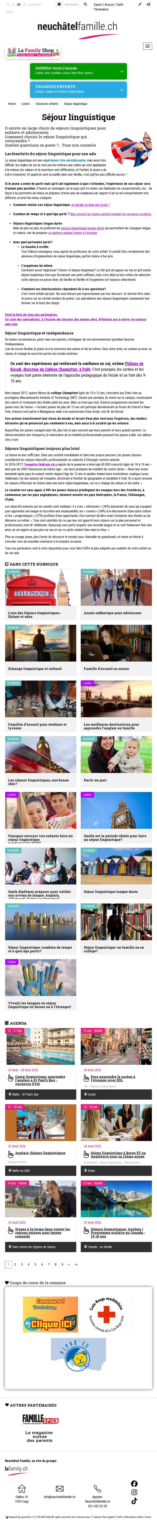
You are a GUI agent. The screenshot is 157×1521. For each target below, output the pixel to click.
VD (7, 5)
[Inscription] (140, 4)
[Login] (148, 4)
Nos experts (109, 1517)
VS (24, 5)
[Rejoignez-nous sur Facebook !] (134, 1484)
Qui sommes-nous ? (82, 1517)
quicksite (25, 1517)
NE (19, 5)
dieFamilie (34, 5)
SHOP (9, 12)
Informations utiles (133, 1517)
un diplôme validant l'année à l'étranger (72, 233)
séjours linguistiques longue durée (82, 228)
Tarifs (119, 1517)
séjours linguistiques (71, 91)
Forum (148, 1517)
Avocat (109, 5)
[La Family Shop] (33, 52)
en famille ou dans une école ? (90, 205)
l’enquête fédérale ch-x (40, 464)
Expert (98, 5)
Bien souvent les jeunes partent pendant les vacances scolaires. (111, 214)
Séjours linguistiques (28, 223)
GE (13, 5)
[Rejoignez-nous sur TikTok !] (134, 1501)
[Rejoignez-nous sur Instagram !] (134, 1492)
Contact (97, 1517)
